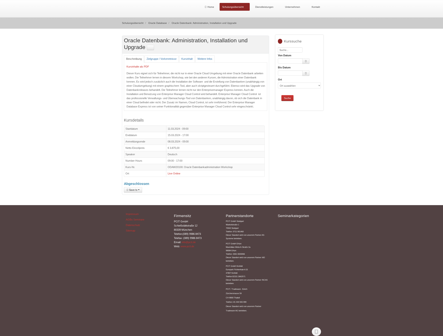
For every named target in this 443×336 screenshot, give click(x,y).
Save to (133, 189)
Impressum (132, 214)
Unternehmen (292, 7)
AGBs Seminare (135, 219)
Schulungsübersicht (233, 7)
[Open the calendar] (305, 61)
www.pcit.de (187, 246)
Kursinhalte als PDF (137, 66)
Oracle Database (157, 23)
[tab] (134, 59)
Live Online (174, 173)
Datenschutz (133, 225)
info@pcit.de (189, 242)
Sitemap (130, 230)
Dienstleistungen (264, 7)
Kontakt (316, 7)
